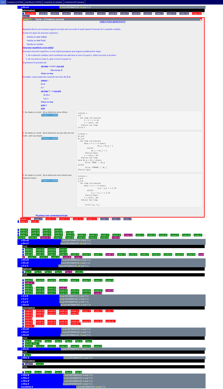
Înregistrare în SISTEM (15, 2)
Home (3, 2)
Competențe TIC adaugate (53, 2)
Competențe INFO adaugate (74, 2)
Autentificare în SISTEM (33, 2)
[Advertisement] (8, 64)
